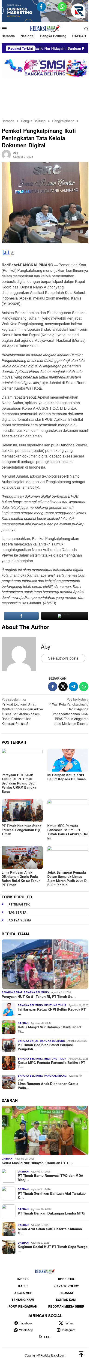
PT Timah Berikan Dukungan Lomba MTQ (51, 1213)
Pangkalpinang (55, 1075)
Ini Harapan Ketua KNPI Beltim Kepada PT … (52, 1011)
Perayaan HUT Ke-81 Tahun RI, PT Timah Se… (39, 996)
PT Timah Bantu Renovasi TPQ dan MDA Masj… (50, 1177)
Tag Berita (17, 912)
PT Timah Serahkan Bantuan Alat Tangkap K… (52, 1195)
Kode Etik (66, 1279)
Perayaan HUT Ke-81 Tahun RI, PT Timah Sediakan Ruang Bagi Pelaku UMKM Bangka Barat (19, 783)
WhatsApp (26, 1330)
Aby (45, 646)
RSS (47, 1337)
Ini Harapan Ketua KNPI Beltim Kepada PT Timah (66, 776)
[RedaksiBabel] (45, 28)
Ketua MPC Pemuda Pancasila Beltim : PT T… (51, 1064)
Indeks (23, 1279)
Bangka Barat (12, 992)
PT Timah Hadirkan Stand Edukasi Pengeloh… (45, 1047)
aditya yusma (20, 920)
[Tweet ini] (63, 686)
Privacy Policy (66, 1286)
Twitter (68, 1323)
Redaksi (66, 1292)
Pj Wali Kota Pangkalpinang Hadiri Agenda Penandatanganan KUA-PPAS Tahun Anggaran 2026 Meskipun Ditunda (68, 711)
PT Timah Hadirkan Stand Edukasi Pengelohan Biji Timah (22, 829)
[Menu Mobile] (5, 28)
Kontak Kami (66, 1299)
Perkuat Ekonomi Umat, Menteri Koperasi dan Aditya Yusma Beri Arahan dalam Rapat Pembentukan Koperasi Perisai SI (22, 711)
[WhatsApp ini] (83, 686)
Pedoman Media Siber (66, 1306)
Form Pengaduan (23, 1306)
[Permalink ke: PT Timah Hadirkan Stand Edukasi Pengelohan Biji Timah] (22, 810)
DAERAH (23, 1023)
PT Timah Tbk (19, 904)
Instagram (68, 1330)
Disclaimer (23, 1292)
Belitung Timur (55, 1005)
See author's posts (63, 658)
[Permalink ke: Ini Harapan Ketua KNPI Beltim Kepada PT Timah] (67, 760)
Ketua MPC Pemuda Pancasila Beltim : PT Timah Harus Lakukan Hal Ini (67, 831)
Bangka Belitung (36, 992)
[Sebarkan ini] (52, 686)
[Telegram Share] (73, 686)
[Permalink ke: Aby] (6, 154)
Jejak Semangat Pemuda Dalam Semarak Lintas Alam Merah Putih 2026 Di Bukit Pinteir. (67, 878)
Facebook (26, 1323)
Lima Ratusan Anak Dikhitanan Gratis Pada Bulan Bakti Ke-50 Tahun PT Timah (21, 878)
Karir (22, 1286)
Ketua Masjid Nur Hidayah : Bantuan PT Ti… (50, 1029)
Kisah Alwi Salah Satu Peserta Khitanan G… (50, 1231)
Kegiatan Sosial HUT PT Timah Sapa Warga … (52, 1249)
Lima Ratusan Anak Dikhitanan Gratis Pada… (48, 1085)
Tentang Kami (23, 1299)
